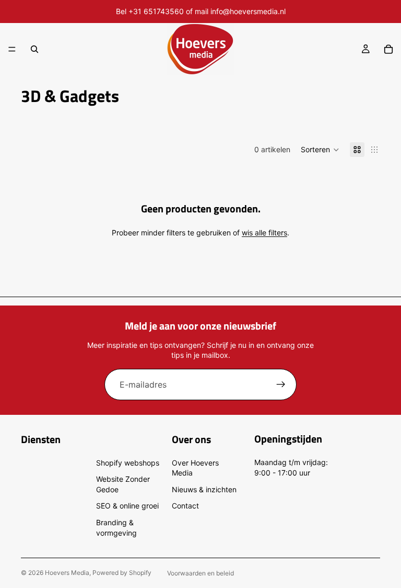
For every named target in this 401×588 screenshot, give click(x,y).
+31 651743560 (156, 11)
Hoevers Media (67, 572)
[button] (320, 149)
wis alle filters (264, 232)
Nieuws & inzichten (204, 489)
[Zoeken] (34, 49)
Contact (185, 505)
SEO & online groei (127, 505)
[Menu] (12, 49)
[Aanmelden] (281, 384)
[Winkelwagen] (388, 49)
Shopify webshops (127, 462)
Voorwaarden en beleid (200, 573)
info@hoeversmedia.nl (248, 11)
